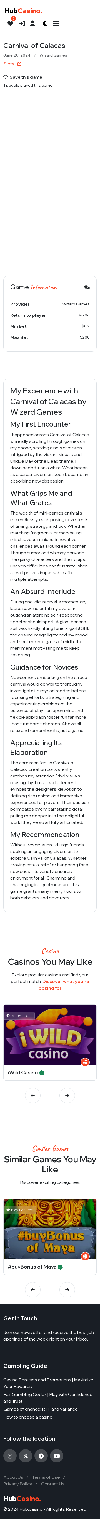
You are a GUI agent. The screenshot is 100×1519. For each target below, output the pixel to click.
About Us (13, 1477)
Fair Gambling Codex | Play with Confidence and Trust (47, 1398)
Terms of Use (46, 1477)
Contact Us (53, 1483)
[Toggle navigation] (56, 23)
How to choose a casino (27, 1417)
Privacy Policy (17, 1483)
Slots (9, 63)
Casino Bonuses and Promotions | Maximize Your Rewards (48, 1383)
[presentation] (33, 1095)
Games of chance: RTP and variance (40, 1409)
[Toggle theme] (45, 23)
